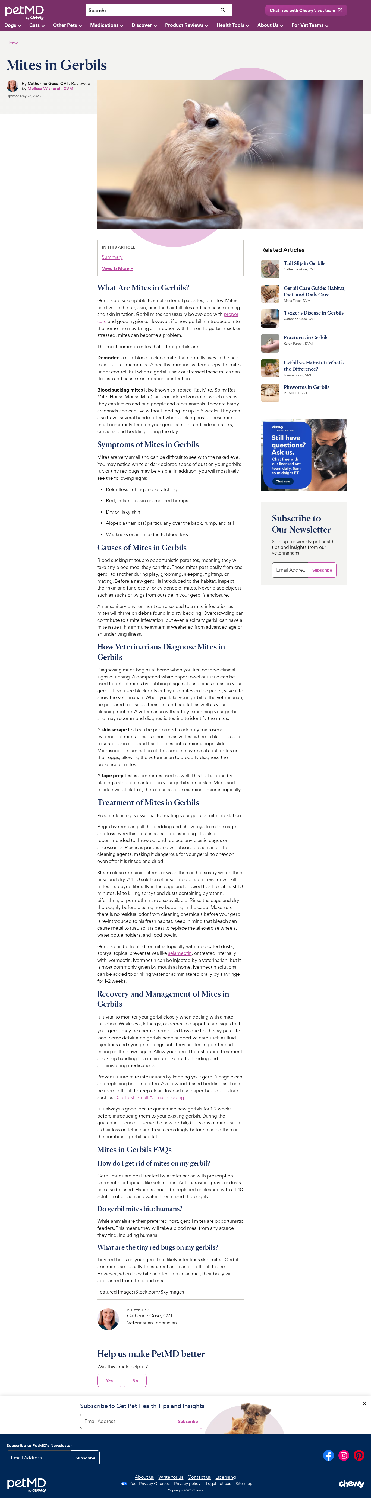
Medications (104, 25)
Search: (97, 10)
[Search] (222, 10)
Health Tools (230, 25)
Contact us (199, 1477)
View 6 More (117, 268)
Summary (112, 257)
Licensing (225, 1477)
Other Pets (65, 25)
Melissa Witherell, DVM (50, 88)
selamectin (180, 953)
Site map (243, 1483)
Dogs (10, 25)
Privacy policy (187, 1483)
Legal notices (218, 1483)
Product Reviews (184, 25)
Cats (34, 25)
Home (12, 43)
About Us (267, 25)
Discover (142, 25)
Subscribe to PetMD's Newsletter (39, 1445)
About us (144, 1477)
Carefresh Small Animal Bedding (149, 1097)
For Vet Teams (307, 25)
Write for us (170, 1477)
